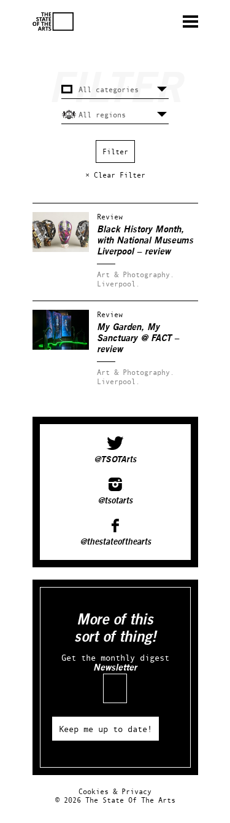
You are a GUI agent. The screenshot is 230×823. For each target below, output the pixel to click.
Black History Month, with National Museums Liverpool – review (145, 240)
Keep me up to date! (105, 728)
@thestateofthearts (115, 542)
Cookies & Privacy (115, 791)
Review (110, 216)
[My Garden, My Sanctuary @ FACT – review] (61, 347)
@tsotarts (115, 501)
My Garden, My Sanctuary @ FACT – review (138, 338)
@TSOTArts (115, 459)
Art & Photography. (135, 274)
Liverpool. (118, 283)
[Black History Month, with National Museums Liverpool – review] (61, 249)
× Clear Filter (115, 174)
